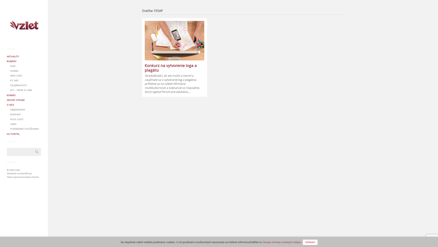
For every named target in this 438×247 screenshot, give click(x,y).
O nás (10, 104)
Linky (13, 124)
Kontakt (15, 114)
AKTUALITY (13, 56)
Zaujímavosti (18, 85)
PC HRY (14, 80)
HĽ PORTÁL (13, 134)
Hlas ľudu (16, 119)
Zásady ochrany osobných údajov (281, 242)
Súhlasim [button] (310, 242)
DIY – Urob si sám (21, 90)
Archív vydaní (16, 100)
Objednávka (17, 109)
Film (12, 66)
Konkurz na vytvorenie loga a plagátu (171, 68)
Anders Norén (31, 177)
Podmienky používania (24, 128)
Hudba (14, 70)
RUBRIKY (12, 61)
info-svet (16, 75)
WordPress (26, 173)
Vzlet (17, 170)
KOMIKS (11, 95)
